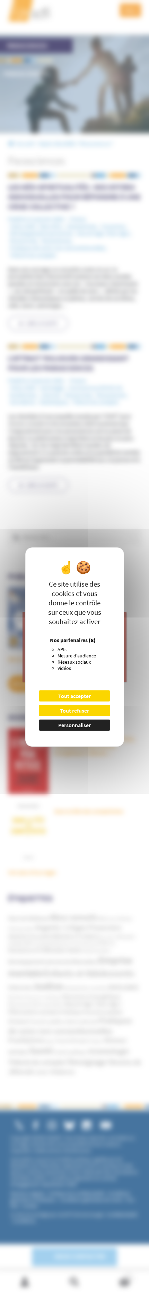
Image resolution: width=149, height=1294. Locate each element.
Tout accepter (74, 695)
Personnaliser (74, 725)
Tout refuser (74, 710)
